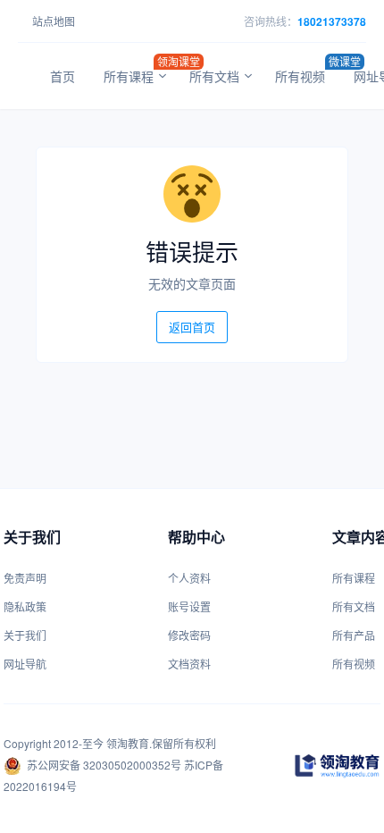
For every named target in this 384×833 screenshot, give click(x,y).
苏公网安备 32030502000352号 (104, 764)
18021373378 (331, 21)
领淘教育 (127, 743)
